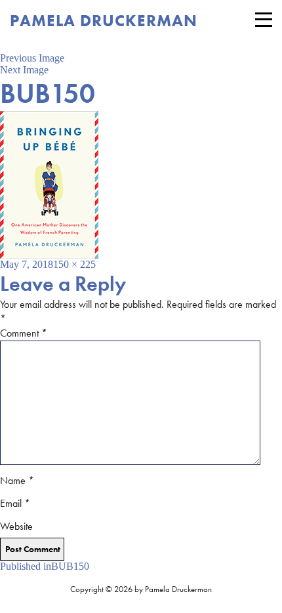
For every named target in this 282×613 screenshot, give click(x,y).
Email (15, 503)
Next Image (24, 69)
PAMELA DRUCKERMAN (103, 20)
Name (17, 480)
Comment (23, 333)
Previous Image (32, 58)
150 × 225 (74, 264)
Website (16, 526)
